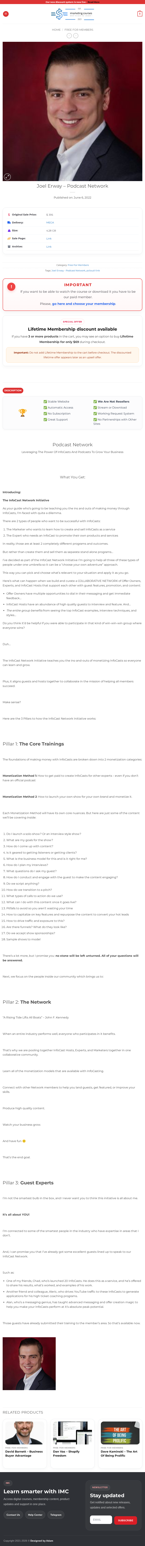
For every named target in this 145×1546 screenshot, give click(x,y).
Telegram (55, 1514)
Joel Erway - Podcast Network (68, 270)
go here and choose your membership (83, 304)
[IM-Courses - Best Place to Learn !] (72, 14)
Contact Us (13, 1514)
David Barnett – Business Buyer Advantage (24, 1453)
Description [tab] (13, 390)
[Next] (142, 1445)
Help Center (35, 1514)
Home (56, 29)
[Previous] (2, 1445)
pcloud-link (93, 270)
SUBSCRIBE (125, 1520)
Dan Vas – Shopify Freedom (66, 1453)
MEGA (50, 222)
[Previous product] (75, 35)
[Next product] (69, 35)
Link (48, 238)
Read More (94, 2)
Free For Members (79, 29)
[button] (6, 14)
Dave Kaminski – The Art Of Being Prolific (119, 1453)
